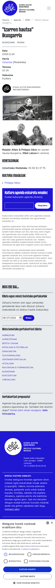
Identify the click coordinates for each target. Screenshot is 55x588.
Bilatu (28, 318)
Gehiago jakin (12, 509)
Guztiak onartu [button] (27, 569)
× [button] (52, 523)
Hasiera (5, 20)
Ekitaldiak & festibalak (15, 347)
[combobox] (47, 522)
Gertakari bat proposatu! (16, 396)
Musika (20, 43)
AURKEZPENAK (9, 339)
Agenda (17, 20)
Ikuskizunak (8, 43)
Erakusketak (9, 351)
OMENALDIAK (8, 380)
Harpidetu (42, 205)
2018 (27, 20)
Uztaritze (7, 62)
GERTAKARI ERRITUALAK (14, 360)
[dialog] (27, 553)
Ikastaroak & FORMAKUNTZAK (17, 368)
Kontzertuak (9, 376)
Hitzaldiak (8, 364)
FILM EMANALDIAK (11, 356)
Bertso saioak (10, 343)
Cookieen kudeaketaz (30, 549)
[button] (27, 583)
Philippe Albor (12, 183)
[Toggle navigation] (49, 8)
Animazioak (8, 335)
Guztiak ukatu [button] (27, 576)
